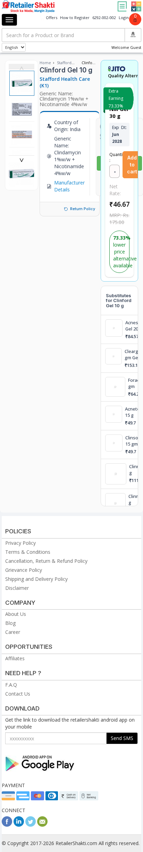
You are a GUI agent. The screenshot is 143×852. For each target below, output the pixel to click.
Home (45, 62)
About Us (15, 614)
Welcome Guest (126, 47)
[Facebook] (7, 824)
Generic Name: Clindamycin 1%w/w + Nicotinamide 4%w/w (64, 98)
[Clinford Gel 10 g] (21, 183)
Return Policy (82, 208)
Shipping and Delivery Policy (36, 579)
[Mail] (42, 824)
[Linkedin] (19, 824)
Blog (10, 623)
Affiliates (15, 658)
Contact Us (17, 693)
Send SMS (122, 738)
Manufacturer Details (69, 186)
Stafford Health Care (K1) (65, 82)
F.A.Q (11, 684)
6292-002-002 (104, 17)
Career (12, 632)
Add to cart (132, 164)
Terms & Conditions (27, 552)
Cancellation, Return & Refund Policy (46, 561)
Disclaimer (17, 588)
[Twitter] (30, 824)
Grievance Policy (23, 570)
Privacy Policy (20, 543)
